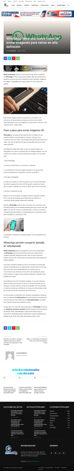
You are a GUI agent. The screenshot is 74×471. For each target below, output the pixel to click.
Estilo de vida (28, 1)
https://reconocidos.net (21, 355)
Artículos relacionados (25, 370)
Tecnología (21, 1)
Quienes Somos (41, 1)
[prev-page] (5, 396)
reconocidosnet (12, 50)
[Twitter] (9, 58)
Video (34, 1)
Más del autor (25, 373)
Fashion (15, 1)
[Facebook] (5, 58)
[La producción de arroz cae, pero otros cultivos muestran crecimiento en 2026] (7, 432)
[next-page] (7, 396)
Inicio (5, 1)
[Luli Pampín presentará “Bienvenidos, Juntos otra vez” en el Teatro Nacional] (7, 412)
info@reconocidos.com (33, 461)
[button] (68, 5)
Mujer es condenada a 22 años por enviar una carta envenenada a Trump (37, 341)
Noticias (10, 1)
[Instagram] (55, 453)
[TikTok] (59, 453)
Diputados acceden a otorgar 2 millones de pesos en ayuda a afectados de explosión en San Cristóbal (13, 341)
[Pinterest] (14, 58)
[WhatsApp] (18, 58)
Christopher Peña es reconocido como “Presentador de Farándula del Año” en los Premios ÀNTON (17, 423)
